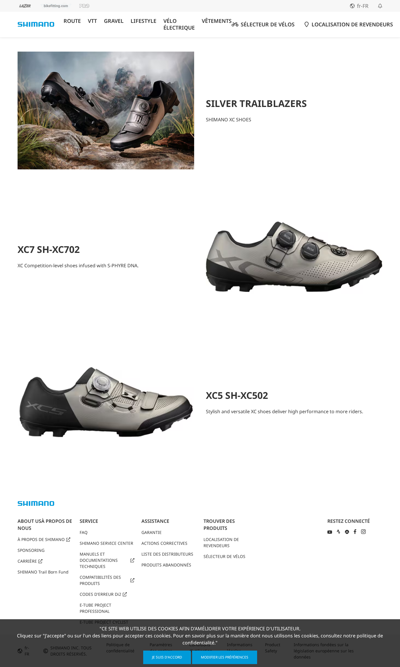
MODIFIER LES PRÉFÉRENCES (224, 657)
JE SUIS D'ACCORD (167, 657)
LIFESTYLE (143, 21)
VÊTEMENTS (217, 21)
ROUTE (72, 21)
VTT (92, 21)
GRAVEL (114, 21)
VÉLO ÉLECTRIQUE (179, 24)
